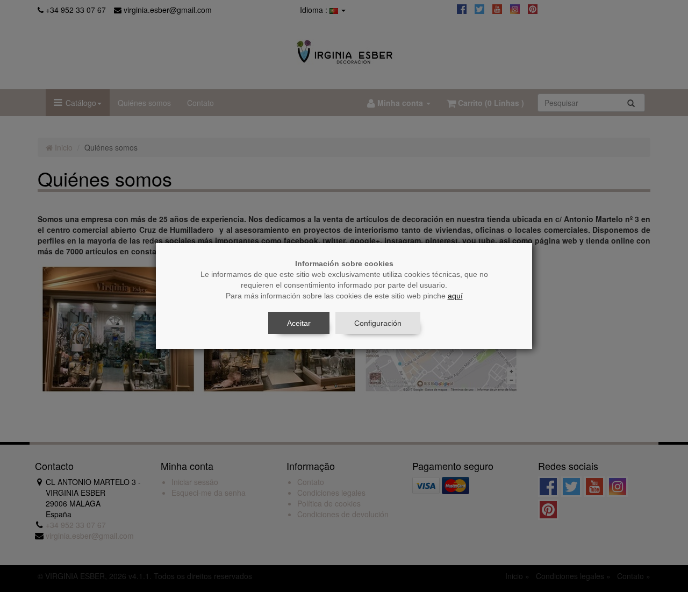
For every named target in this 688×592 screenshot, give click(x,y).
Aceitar (299, 323)
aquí (455, 295)
